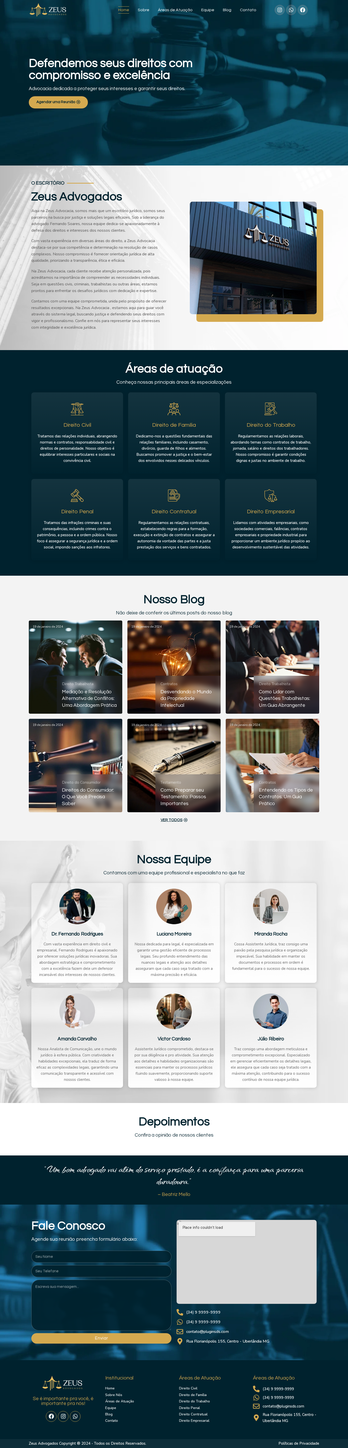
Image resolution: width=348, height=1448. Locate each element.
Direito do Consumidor (81, 782)
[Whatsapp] (75, 1416)
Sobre (143, 10)
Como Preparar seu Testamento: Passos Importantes (183, 797)
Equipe (207, 10)
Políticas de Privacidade (298, 1443)
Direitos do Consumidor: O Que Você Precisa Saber (88, 797)
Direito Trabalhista (77, 683)
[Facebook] (51, 1416)
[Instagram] (63, 1416)
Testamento (170, 782)
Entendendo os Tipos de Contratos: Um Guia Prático (286, 797)
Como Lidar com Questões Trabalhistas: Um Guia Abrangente (284, 698)
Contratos (169, 683)
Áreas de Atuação (175, 10)
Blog (227, 10)
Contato (248, 10)
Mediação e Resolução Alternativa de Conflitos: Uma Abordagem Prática (89, 698)
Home (123, 10)
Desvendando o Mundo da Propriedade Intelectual (186, 698)
